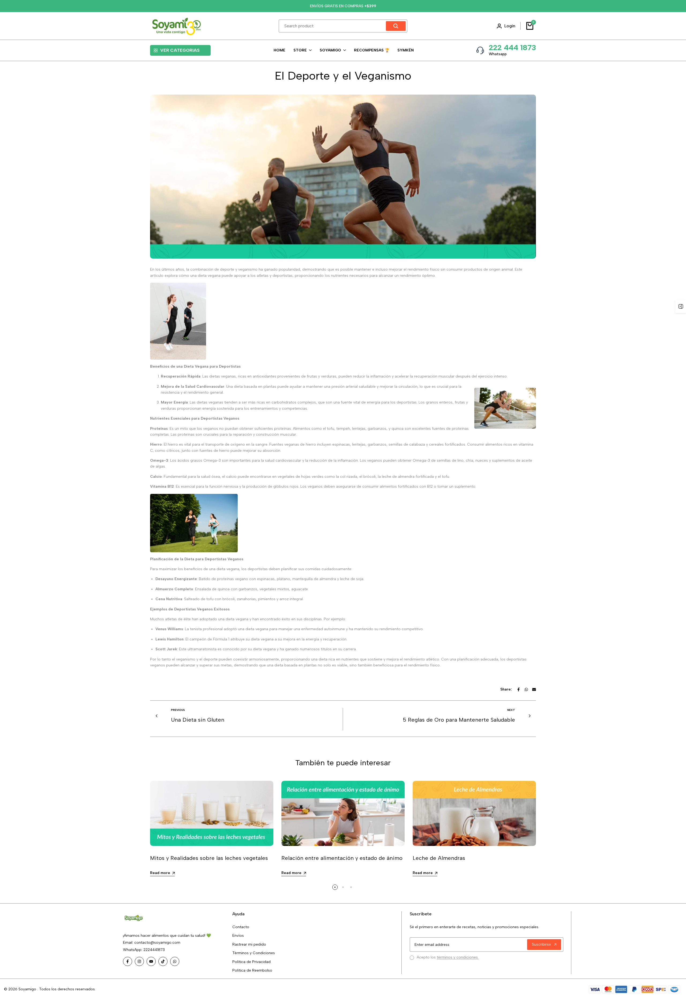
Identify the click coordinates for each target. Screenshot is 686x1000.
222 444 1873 (512, 47)
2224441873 (153, 949)
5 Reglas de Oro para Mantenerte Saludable (459, 720)
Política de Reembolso (252, 970)
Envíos (238, 935)
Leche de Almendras (439, 858)
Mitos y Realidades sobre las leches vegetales (209, 858)
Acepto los (448, 957)
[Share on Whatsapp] (526, 689)
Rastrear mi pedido (249, 944)
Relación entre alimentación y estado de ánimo (341, 858)
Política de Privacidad (251, 962)
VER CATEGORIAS (180, 50)
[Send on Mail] (534, 689)
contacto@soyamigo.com (157, 942)
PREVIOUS (178, 710)
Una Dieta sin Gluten (197, 720)
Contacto (240, 927)
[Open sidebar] (680, 306)
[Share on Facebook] (518, 689)
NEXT (511, 710)
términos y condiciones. (458, 957)
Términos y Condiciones (253, 953)
